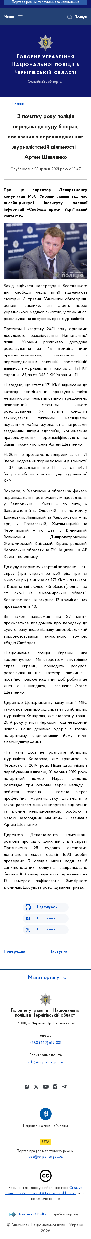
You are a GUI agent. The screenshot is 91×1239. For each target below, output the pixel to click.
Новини (18, 104)
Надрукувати (47, 907)
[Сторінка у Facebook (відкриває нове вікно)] (27, 1087)
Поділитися (46, 918)
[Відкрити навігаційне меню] (20, 16)
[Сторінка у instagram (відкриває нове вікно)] (55, 1087)
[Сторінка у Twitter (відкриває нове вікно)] (36, 1087)
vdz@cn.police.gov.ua (46, 1062)
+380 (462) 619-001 (45, 1043)
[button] (45, 978)
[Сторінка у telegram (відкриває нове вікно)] (64, 1087)
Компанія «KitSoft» (32, 1214)
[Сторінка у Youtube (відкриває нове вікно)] (46, 1087)
